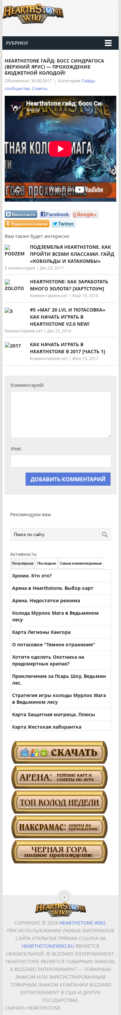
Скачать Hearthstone (33, 1008)
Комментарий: (27, 385)
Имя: (16, 448)
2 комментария (20, 268)
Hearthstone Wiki (82, 923)
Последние (46, 563)
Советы (39, 88)
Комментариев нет (49, 295)
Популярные (23, 563)
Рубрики (17, 43)
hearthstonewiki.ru (48, 946)
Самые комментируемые (81, 563)
